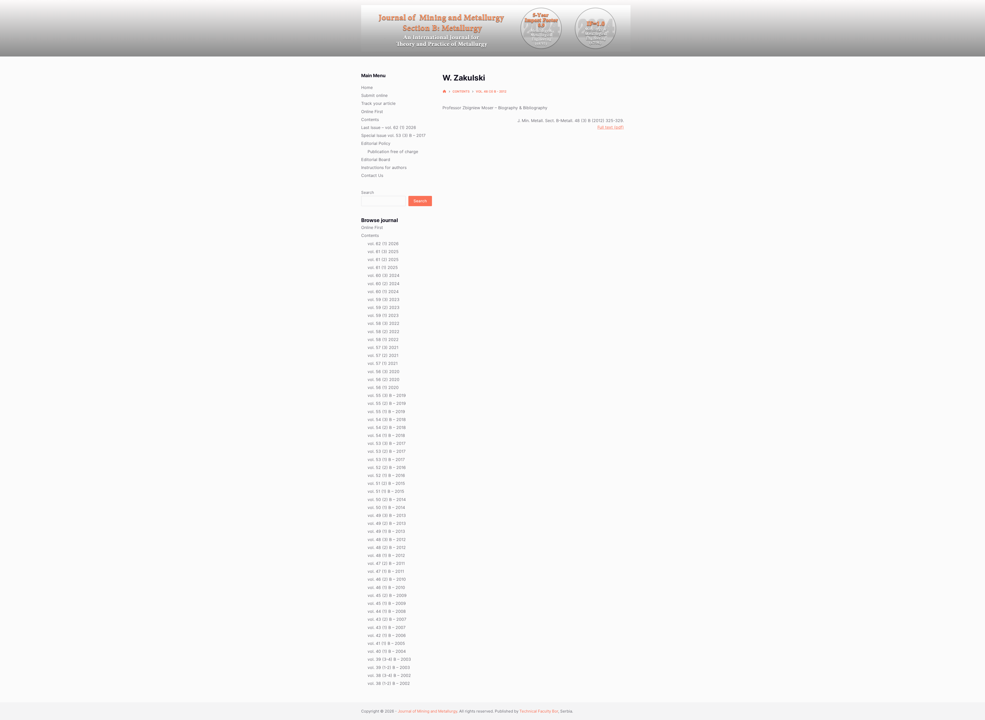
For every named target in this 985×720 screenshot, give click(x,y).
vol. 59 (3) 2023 (383, 299)
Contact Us (372, 175)
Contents (370, 119)
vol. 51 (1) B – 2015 (386, 491)
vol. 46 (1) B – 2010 (386, 587)
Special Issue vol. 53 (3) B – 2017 (393, 135)
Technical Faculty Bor (538, 711)
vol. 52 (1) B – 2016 (386, 475)
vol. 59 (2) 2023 (383, 307)
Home (367, 87)
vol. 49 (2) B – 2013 (387, 523)
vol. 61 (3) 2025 (383, 251)
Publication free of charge (393, 151)
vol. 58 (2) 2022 (383, 331)
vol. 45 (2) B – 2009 (387, 595)
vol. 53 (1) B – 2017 (386, 459)
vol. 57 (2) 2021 (383, 355)
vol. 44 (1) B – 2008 (387, 611)
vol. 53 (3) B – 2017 (387, 443)
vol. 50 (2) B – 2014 (387, 499)
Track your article (378, 103)
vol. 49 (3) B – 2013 (387, 515)
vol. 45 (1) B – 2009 (387, 603)
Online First (372, 111)
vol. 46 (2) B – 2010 (387, 579)
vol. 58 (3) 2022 (383, 323)
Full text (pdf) (610, 127)
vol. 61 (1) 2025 (383, 267)
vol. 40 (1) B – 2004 (387, 651)
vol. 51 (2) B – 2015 (386, 483)
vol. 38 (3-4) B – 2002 (389, 675)
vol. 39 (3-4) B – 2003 (389, 659)
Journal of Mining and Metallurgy (427, 711)
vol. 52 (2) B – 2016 (387, 467)
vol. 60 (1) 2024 (383, 291)
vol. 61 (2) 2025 (383, 259)
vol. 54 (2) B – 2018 (387, 427)
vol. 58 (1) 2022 (383, 339)
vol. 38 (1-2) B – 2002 (389, 683)
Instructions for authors (384, 167)
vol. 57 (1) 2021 (383, 363)
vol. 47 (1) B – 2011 (386, 571)
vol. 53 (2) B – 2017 (387, 451)
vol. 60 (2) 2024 (383, 283)
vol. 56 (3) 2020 (383, 371)
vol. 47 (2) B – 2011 (386, 563)
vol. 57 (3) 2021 (383, 347)
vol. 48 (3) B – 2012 (387, 539)
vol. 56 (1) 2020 (383, 387)
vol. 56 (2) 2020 (383, 379)
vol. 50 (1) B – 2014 (386, 507)
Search (367, 192)
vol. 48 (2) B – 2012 (387, 547)
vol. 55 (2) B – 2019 (387, 403)
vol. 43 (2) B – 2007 (387, 619)
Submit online (374, 95)
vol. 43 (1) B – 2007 (387, 627)
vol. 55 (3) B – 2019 (387, 395)
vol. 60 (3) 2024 (383, 275)
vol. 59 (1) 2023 (383, 315)
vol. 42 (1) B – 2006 (387, 635)
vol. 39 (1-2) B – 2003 (389, 667)
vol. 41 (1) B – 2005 (386, 643)
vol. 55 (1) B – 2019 (386, 411)
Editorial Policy (375, 143)
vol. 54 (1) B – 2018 (386, 435)
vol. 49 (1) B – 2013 (386, 531)
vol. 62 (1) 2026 (383, 243)
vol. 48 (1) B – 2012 (386, 555)
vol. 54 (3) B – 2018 (387, 419)
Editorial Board (375, 159)
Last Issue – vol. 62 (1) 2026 (388, 127)
